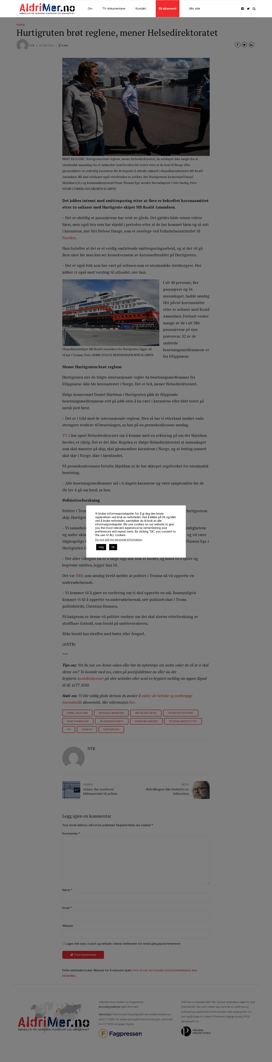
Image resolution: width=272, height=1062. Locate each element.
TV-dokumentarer (114, 8)
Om (90, 8)
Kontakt (141, 8)
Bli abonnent (167, 8)
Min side (194, 8)
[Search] (254, 8)
